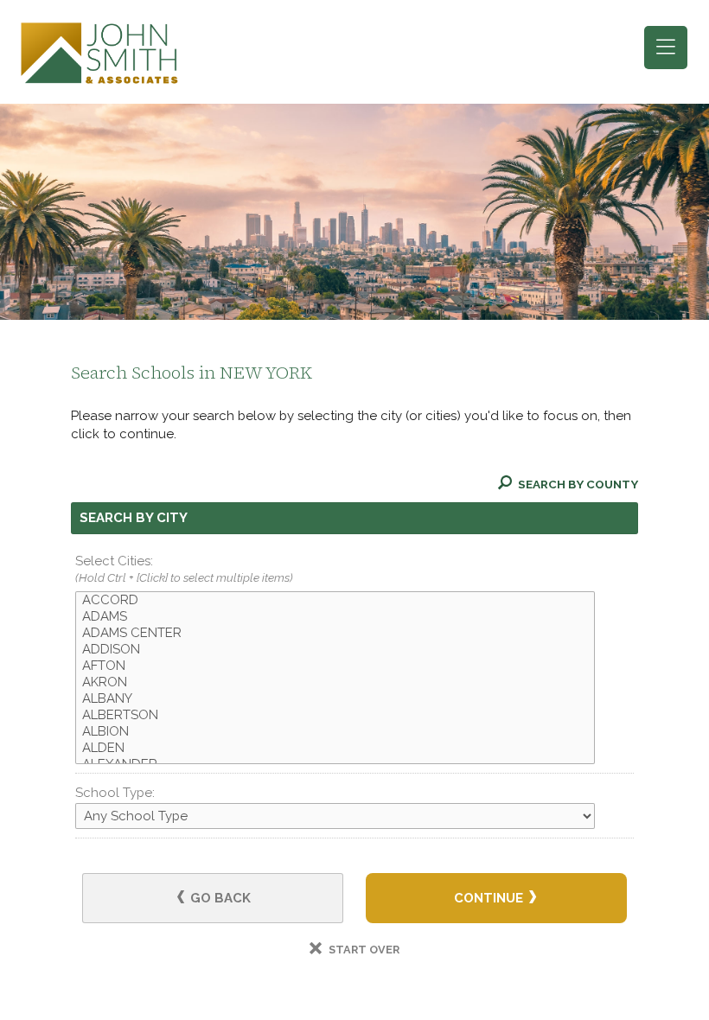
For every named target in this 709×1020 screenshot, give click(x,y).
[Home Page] (99, 51)
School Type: (115, 792)
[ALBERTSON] (335, 715)
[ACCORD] (335, 600)
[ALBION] (335, 732)
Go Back (219, 898)
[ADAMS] (335, 617)
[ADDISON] (335, 649)
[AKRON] (335, 682)
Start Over (362, 949)
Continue (490, 898)
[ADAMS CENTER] (335, 633)
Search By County (576, 484)
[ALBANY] (335, 699)
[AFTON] (335, 666)
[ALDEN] (335, 748)
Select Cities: (184, 569)
